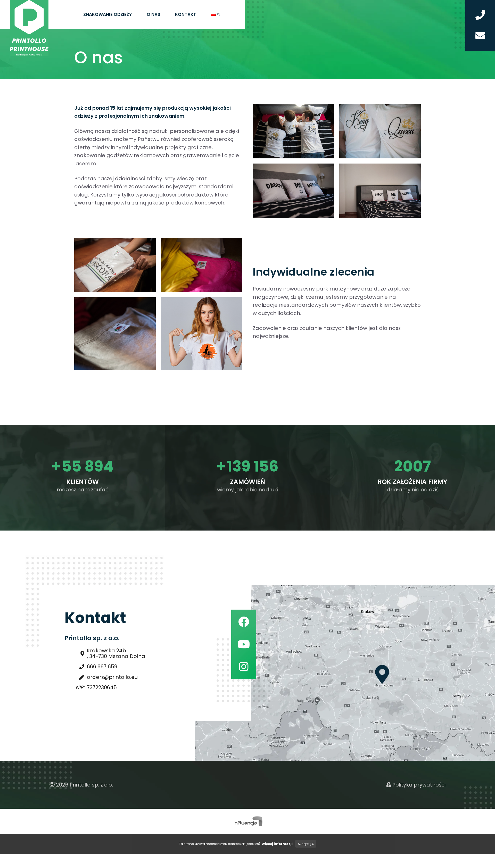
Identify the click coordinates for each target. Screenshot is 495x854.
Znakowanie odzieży (107, 14)
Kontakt (185, 14)
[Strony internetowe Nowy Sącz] (247, 820)
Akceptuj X (306, 844)
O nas (153, 14)
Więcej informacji (277, 844)
